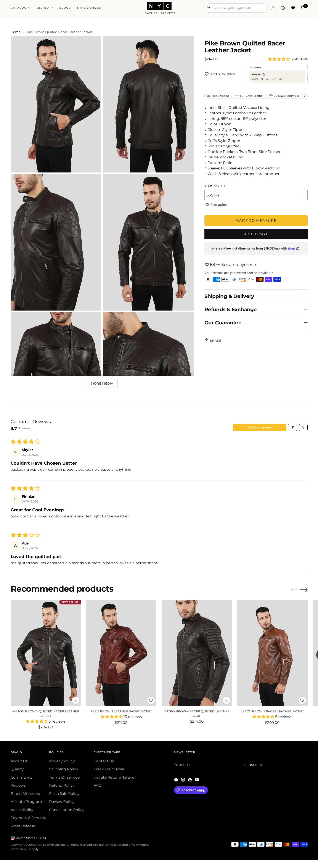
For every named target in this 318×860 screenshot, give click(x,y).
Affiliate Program (26, 801)
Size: (216, 185)
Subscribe (253, 765)
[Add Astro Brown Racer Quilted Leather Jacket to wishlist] (226, 700)
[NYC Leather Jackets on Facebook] (176, 781)
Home (16, 32)
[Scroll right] (305, 96)
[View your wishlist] (293, 8)
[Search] (209, 8)
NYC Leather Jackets (50, 844)
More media (102, 383)
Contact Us (104, 761)
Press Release (23, 826)
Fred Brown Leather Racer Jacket (121, 711)
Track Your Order (109, 769)
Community (21, 777)
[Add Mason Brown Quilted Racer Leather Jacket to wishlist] (75, 700)
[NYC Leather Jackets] (159, 8)
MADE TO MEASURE (255, 220)
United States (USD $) (31, 838)
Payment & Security (28, 818)
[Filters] (292, 427)
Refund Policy (62, 785)
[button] (279, 59)
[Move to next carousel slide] (304, 589)
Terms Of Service (64, 777)
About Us (19, 761)
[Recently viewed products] (283, 8)
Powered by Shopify (25, 849)
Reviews (18, 785)
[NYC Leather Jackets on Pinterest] (190, 781)
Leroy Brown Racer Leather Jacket (272, 711)
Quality (17, 769)
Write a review (259, 427)
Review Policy (61, 801)
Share (216, 340)
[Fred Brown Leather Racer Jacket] (121, 653)
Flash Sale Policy (64, 793)
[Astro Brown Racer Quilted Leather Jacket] (197, 653)
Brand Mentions (25, 793)
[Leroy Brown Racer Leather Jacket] (272, 653)
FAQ (97, 785)
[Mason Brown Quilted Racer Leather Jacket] (46, 653)
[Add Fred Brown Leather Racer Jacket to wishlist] (151, 700)
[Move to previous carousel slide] (294, 589)
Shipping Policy (63, 769)
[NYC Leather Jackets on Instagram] (183, 781)
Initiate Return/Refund (114, 777)
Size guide (218, 204)
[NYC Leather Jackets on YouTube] (197, 781)
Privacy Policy (62, 761)
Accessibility (22, 810)
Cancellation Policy (66, 810)
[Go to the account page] (273, 8)
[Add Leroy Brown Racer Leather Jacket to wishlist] (302, 700)
